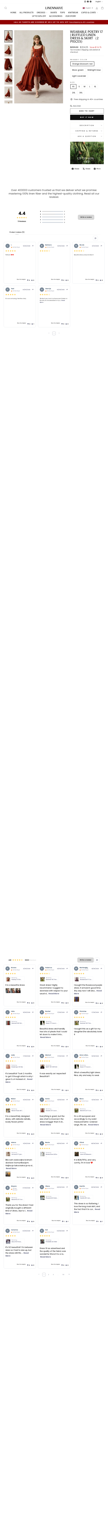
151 (63, 1274)
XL (95, 86)
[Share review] (33, 245)
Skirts (53, 12)
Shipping (84, 50)
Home (13, 12)
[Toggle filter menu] (95, 238)
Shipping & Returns (87, 131)
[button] (87, 8)
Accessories (55, 16)
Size (72, 82)
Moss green (78, 70)
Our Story (70, 16)
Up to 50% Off (39, 16)
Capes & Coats (88, 12)
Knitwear (73, 12)
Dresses (41, 12)
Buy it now (87, 117)
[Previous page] (49, 333)
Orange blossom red (82, 63)
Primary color (78, 60)
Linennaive (54, 8)
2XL (73, 92)
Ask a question (87, 136)
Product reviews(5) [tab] (16, 232)
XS (73, 86)
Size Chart (77, 106)
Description (87, 125)
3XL (80, 92)
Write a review (86, 217)
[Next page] (59, 333)
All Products (27, 12)
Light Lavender (79, 76)
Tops (62, 12)
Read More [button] (54, 993)
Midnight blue (94, 70)
